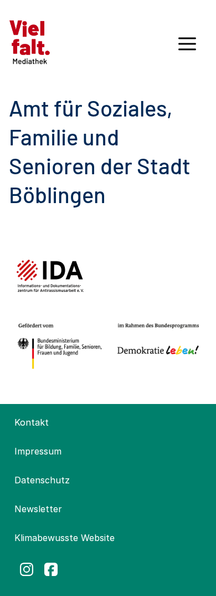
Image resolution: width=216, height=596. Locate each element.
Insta (26, 569)
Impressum (37, 451)
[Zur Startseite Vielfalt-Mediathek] (29, 41)
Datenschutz (42, 480)
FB (51, 569)
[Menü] (187, 47)
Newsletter (38, 508)
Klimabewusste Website (64, 537)
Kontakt (31, 422)
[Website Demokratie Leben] (155, 346)
